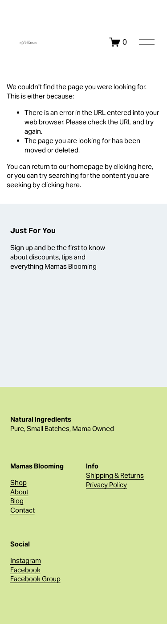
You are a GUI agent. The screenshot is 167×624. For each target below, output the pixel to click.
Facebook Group (35, 579)
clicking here (133, 166)
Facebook (25, 570)
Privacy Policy (106, 484)
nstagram (26, 560)
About (19, 492)
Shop (18, 482)
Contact (22, 510)
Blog (17, 501)
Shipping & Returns (115, 475)
